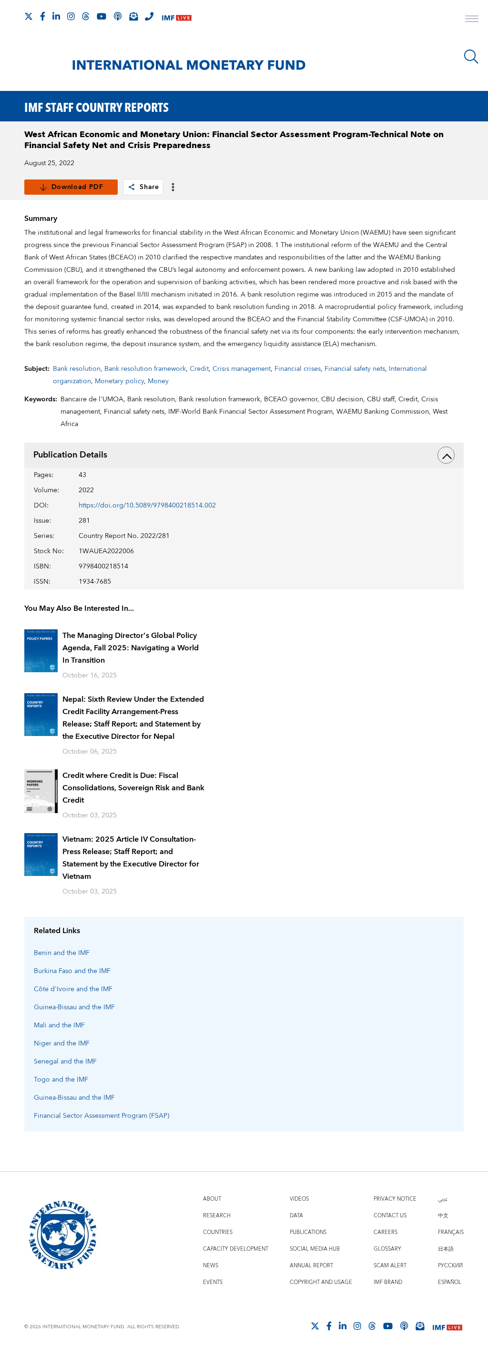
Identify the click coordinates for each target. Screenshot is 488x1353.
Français (451, 1232)
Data (296, 1215)
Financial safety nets (355, 369)
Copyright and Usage (321, 1282)
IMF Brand (388, 1282)
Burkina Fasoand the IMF (72, 971)
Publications (308, 1232)
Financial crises (297, 369)
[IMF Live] (177, 17)
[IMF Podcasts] (404, 1326)
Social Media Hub (315, 1249)
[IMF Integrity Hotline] (149, 16)
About (212, 1199)
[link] (131, 187)
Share (149, 187)
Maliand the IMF (59, 1025)
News (210, 1265)
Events (213, 1282)
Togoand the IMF (61, 1079)
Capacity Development (235, 1249)
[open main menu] (471, 20)
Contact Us (390, 1215)
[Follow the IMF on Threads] (86, 16)
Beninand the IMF (62, 953)
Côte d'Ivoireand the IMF (73, 989)
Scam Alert (390, 1265)
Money (158, 381)
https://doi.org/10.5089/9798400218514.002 (147, 505)
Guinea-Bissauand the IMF (74, 1007)
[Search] (471, 57)
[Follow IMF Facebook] (42, 16)
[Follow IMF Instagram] (71, 16)
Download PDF (77, 187)
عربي (442, 1199)
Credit (199, 369)
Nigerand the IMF (62, 1043)
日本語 (446, 1249)
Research (217, 1215)
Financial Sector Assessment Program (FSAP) (101, 1116)
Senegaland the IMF (65, 1061)
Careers (385, 1232)
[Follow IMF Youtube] (101, 16)
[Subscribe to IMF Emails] (133, 16)
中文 (443, 1215)
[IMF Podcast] (117, 16)
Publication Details (70, 455)
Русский (450, 1265)
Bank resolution (77, 369)
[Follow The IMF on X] (28, 16)
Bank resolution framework (145, 369)
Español (449, 1282)
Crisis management (242, 369)
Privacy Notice (395, 1199)
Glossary (387, 1249)
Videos (299, 1199)
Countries (218, 1232)
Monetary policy (119, 381)
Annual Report (311, 1265)
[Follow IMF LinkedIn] (56, 16)
